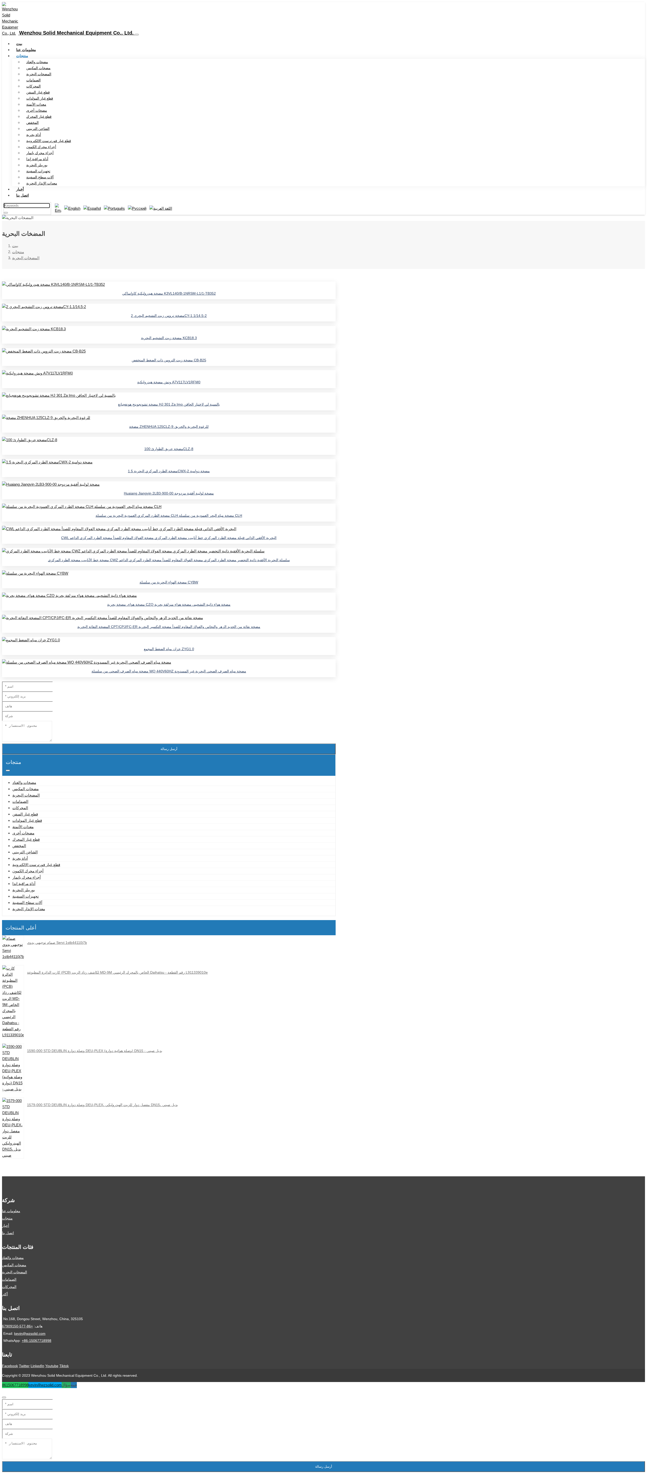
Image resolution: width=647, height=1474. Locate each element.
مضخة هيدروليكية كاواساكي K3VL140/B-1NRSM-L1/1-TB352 (169, 293)
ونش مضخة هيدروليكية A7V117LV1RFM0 (168, 382)
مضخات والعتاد (37, 62)
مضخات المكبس (38, 68)
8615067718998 (15, 1385)
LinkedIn (37, 1366)
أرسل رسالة (168, 749)
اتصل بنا (22, 195)
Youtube (51, 1366)
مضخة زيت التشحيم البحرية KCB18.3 (169, 338)
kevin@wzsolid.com (29, 1333)
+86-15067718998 (36, 1341)
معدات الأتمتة (36, 104)
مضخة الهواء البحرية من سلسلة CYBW (169, 582)
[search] (6, 213)
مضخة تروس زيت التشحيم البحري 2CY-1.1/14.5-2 (169, 316)
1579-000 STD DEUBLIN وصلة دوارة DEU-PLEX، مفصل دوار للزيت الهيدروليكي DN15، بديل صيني (102, 1105)
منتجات (22, 56)
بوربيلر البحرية (37, 165)
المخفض (32, 123)
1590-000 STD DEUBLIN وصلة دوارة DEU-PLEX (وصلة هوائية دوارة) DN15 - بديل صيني (94, 1051)
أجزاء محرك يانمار (40, 153)
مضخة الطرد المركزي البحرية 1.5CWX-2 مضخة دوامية (169, 471)
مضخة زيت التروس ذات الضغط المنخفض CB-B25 (169, 360)
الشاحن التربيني (38, 129)
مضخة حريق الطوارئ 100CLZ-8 (168, 449)
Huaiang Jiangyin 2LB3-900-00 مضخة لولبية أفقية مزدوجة (169, 493)
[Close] (4, 1397)
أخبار (20, 189)
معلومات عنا (26, 50)
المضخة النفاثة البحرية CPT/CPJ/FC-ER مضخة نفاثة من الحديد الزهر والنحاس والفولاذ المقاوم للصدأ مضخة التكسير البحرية (168, 627)
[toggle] (137, 34)
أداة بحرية (33, 135)
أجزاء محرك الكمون (41, 147)
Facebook (10, 1366)
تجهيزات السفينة (38, 171)
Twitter (24, 1366)
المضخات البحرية (38, 74)
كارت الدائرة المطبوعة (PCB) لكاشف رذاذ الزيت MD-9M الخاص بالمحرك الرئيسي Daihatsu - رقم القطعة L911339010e (117, 972)
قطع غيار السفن (38, 92)
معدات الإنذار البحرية (41, 183)
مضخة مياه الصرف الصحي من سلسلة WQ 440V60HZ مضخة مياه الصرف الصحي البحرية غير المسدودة (168, 671)
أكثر (5, 1294)
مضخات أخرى (36, 110)
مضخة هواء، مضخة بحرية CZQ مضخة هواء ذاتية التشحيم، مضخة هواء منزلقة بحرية (168, 604)
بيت (19, 43)
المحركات (33, 86)
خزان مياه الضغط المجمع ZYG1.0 (169, 649)
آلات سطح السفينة (40, 177)
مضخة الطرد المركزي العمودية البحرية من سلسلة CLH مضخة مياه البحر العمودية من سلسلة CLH (169, 515)
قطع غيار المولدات (39, 98)
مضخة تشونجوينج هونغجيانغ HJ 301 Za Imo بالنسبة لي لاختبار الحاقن (169, 404)
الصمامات (33, 80)
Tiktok (64, 1366)
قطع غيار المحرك (39, 116)
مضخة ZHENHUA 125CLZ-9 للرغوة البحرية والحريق (169, 427)
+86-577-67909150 (17, 1326)
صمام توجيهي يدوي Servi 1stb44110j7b (57, 943)
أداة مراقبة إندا (37, 159)
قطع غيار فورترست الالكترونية (48, 141)
